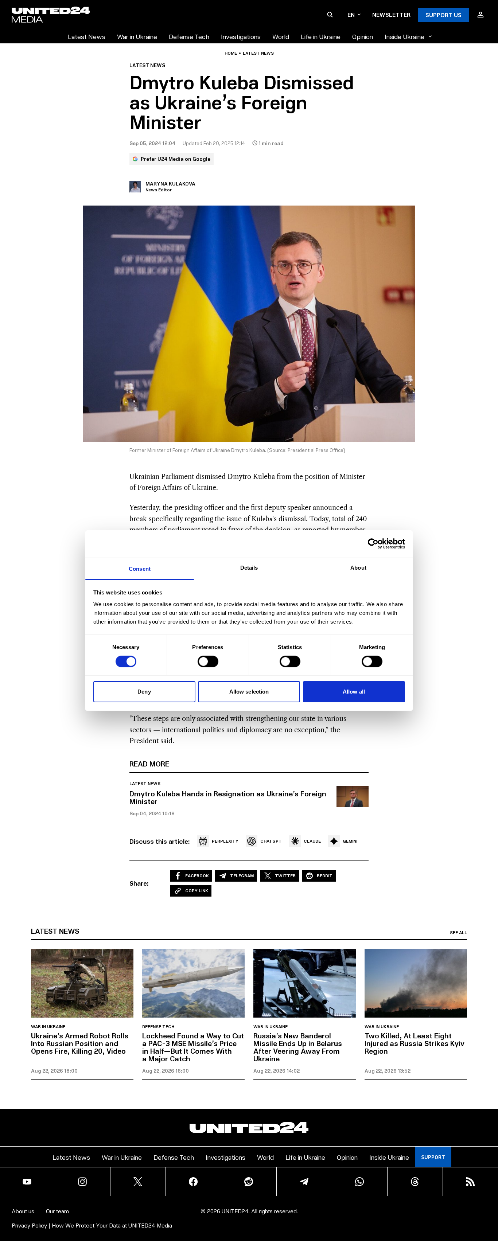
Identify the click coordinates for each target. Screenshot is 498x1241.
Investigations (241, 36)
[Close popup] (489, 1195)
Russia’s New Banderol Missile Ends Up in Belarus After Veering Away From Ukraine (297, 1047)
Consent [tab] (140, 568)
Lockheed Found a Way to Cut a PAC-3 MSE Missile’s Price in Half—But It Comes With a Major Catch (193, 1047)
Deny (144, 691)
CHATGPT (271, 841)
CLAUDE (312, 841)
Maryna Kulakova (170, 183)
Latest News (86, 36)
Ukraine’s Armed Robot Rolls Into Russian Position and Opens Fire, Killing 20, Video (79, 1043)
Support (433, 1157)
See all (458, 932)
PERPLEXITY (225, 841)
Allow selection (249, 691)
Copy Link (196, 890)
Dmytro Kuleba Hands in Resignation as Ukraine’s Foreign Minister (227, 797)
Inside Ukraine (404, 36)
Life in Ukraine (321, 36)
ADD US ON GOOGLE (374, 1213)
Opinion (362, 36)
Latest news (258, 53)
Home (231, 53)
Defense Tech (189, 36)
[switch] (208, 661)
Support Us (443, 15)
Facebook (197, 876)
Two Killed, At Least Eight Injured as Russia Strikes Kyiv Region (414, 1043)
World (280, 36)
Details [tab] (249, 567)
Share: (139, 883)
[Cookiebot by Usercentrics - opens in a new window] (373, 543)
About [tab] (358, 567)
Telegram (242, 876)
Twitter (285, 876)
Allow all (354, 691)
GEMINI (350, 841)
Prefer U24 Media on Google (175, 158)
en (351, 14)
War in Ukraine (137, 36)
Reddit (324, 876)
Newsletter (391, 14)
